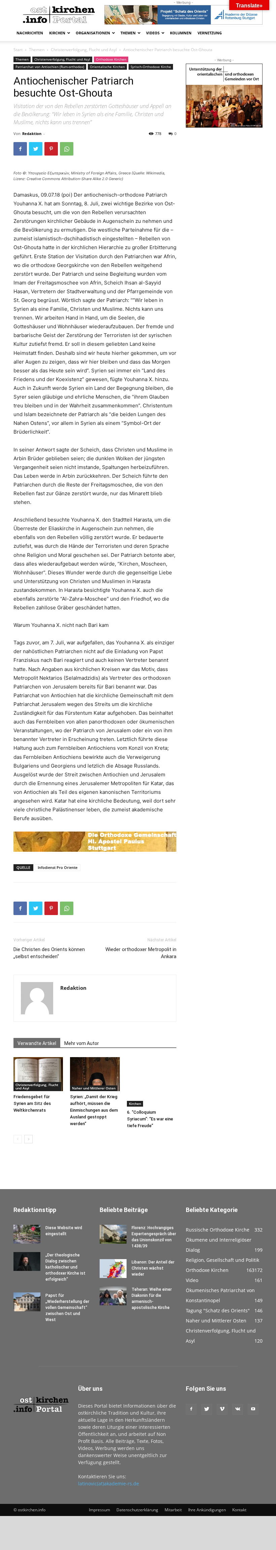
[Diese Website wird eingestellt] (26, 1234)
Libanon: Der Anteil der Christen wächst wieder (153, 1268)
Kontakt (239, 1510)
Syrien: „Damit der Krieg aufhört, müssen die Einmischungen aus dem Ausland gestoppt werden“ (94, 1110)
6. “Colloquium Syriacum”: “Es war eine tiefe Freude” (150, 1119)
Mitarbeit (173, 1510)
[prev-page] (17, 1139)
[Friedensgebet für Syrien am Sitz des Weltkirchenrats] (38, 1074)
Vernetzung (210, 32)
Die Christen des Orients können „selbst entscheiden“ (49, 952)
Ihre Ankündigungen (207, 1510)
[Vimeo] (222, 1409)
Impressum (99, 1510)
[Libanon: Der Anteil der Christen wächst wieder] (113, 1268)
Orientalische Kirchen (107, 66)
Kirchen (57, 32)
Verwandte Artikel (37, 1043)
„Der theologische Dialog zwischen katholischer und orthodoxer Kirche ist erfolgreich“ (65, 1267)
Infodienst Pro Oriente (57, 867)
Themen (128, 32)
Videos (153, 32)
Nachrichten (29, 32)
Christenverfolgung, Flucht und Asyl (84, 50)
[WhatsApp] (66, 149)
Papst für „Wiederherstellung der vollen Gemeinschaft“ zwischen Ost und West (67, 1307)
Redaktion (31, 133)
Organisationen (93, 32)
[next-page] (28, 1139)
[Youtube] (253, 1409)
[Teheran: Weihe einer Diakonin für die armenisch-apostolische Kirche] (113, 1295)
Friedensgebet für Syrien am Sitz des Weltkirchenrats (32, 1103)
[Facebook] (20, 149)
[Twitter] (35, 149)
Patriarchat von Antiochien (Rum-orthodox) (49, 66)
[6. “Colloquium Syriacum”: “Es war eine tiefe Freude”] (151, 1082)
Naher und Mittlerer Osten (93, 1088)
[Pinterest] (51, 149)
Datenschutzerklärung (137, 1510)
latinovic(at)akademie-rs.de (108, 1483)
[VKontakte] (237, 1409)
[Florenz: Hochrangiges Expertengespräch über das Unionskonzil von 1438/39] (113, 1234)
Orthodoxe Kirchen (111, 59)
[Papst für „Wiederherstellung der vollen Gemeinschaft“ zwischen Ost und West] (26, 1301)
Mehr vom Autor (81, 1043)
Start (18, 50)
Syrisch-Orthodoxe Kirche (151, 66)
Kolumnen (181, 32)
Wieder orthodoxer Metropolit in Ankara (140, 952)
